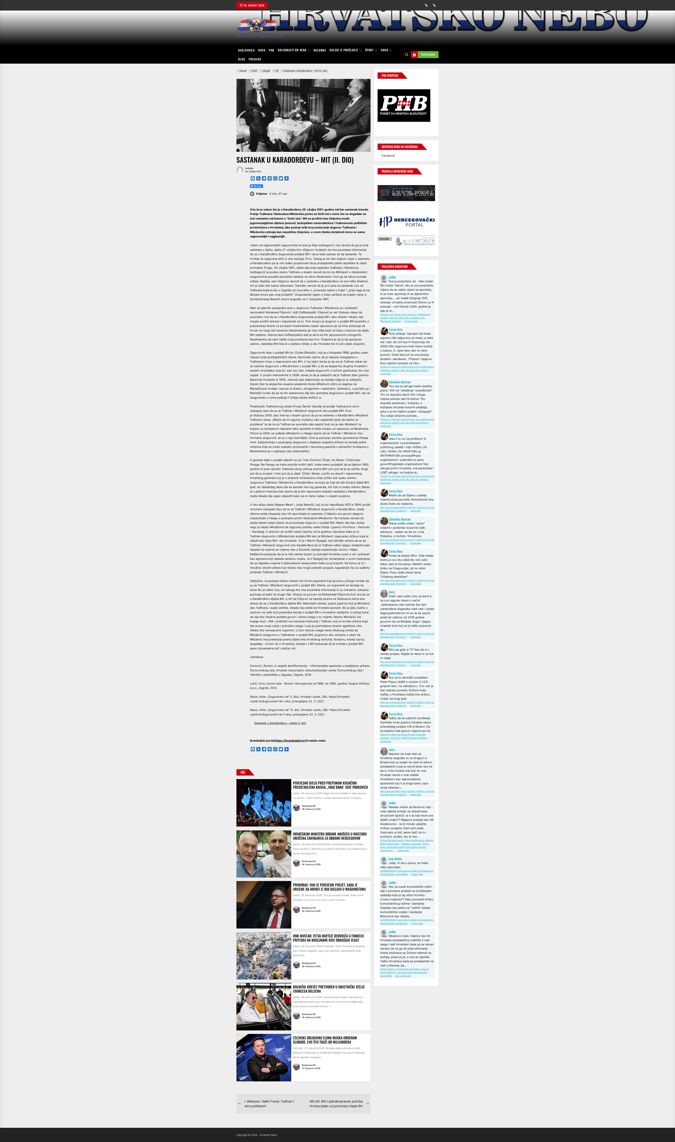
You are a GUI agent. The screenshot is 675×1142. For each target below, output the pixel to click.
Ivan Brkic (395, 858)
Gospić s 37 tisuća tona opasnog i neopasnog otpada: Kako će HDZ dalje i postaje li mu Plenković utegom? (405, 317)
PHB (271, 50)
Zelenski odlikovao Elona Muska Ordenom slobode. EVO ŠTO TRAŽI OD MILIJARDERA (325, 1040)
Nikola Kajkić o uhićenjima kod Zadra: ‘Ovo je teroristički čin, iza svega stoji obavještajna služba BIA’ (404, 972)
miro (392, 592)
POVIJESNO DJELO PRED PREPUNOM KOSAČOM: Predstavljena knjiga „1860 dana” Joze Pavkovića (330, 785)
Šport (369, 50)
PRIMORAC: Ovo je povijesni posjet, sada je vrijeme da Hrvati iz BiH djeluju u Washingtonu (329, 887)
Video (384, 50)
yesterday (385, 373)
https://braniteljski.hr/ (290, 740)
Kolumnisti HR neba (292, 50)
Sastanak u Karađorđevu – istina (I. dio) (280, 723)
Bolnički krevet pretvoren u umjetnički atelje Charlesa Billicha (329, 989)
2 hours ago (411, 321)
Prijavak (255, 59)
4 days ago (417, 874)
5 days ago (417, 923)
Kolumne (320, 50)
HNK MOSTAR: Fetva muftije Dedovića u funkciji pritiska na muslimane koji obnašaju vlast (328, 938)
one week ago (403, 976)
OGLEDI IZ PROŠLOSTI (344, 50)
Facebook (388, 155)
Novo (261, 50)
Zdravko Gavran (400, 382)
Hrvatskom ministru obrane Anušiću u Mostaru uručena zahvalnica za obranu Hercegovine (330, 836)
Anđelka (249, 168)
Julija (392, 277)
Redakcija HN (309, 806)
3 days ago (403, 850)
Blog (241, 59)
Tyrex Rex (396, 329)
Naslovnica (246, 50)
